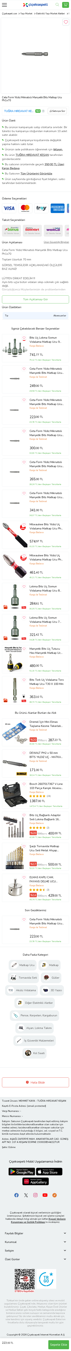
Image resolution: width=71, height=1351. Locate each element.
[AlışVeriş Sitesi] (65, 5)
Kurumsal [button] (11, 1242)
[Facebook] (16, 1195)
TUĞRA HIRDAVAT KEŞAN (19, 111)
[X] (26, 1195)
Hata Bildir (37, 1082)
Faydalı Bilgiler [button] (14, 1233)
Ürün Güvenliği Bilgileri (56, 242)
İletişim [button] (9, 1251)
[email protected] (36, 1106)
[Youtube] (45, 1195)
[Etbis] (25, 1281)
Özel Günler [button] (12, 1259)
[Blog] (54, 1195)
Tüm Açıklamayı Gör (35, 299)
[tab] (35, 1233)
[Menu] (4, 4)
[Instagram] (35, 1195)
